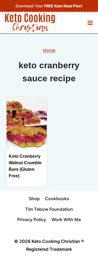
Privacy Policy (31, 219)
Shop (34, 198)
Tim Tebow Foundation (49, 209)
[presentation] (27, 124)
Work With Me (66, 219)
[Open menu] (90, 22)
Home (49, 50)
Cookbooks (57, 198)
